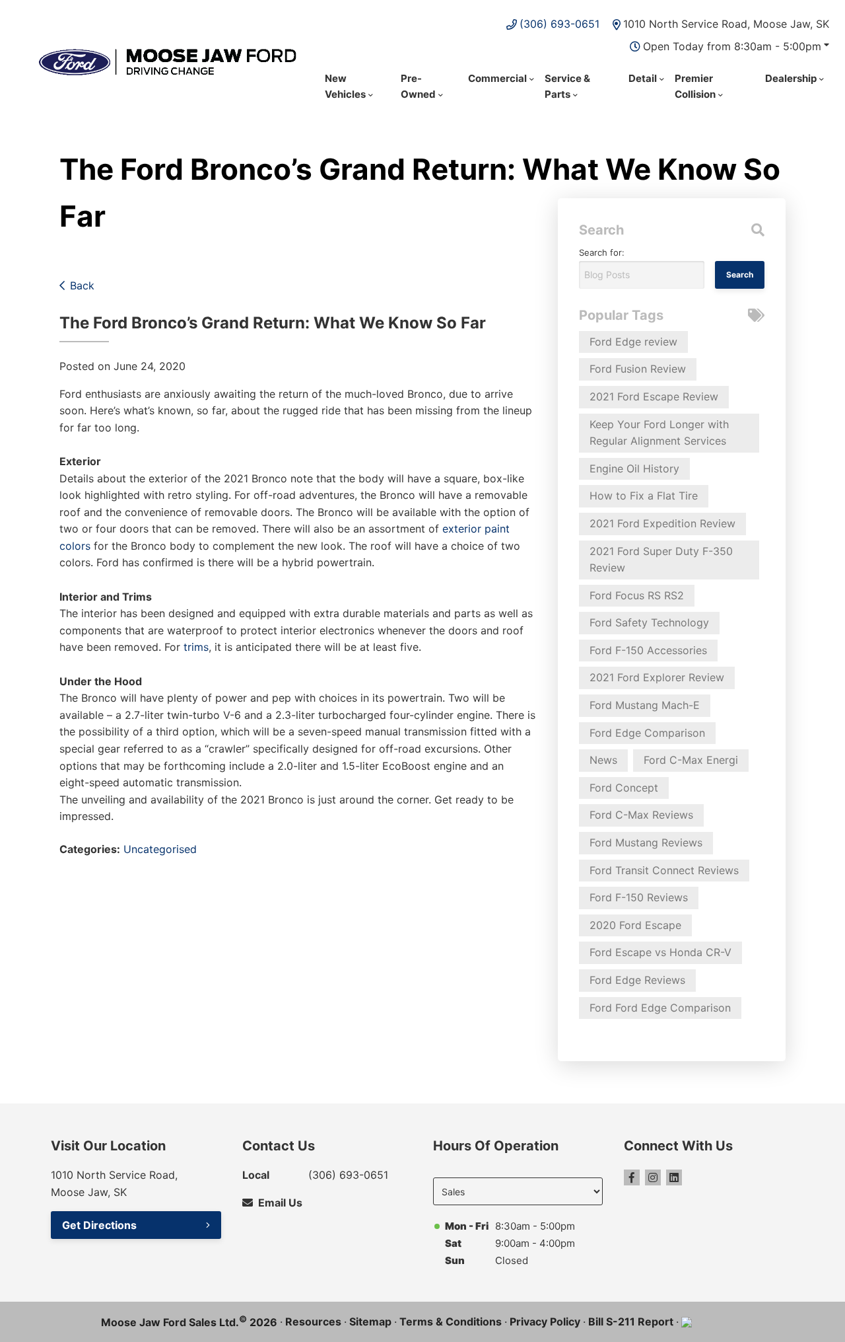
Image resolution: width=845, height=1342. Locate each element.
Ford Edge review (633, 341)
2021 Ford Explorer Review (657, 677)
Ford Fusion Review (638, 368)
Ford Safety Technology (649, 622)
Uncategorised (160, 849)
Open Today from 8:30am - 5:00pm (732, 46)
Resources (313, 1321)
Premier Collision (695, 86)
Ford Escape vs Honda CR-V (660, 952)
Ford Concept (624, 787)
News (603, 759)
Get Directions (99, 1225)
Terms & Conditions (450, 1321)
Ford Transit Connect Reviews (664, 870)
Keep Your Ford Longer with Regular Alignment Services (659, 433)
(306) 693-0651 (559, 23)
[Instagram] (653, 1177)
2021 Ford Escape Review (654, 396)
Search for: (602, 252)
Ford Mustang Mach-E (645, 705)
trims (196, 646)
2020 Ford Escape (635, 925)
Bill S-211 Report (630, 1321)
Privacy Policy (545, 1321)
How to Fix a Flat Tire (644, 495)
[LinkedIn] (674, 1177)
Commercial (497, 78)
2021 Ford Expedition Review (662, 523)
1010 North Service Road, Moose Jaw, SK (726, 23)
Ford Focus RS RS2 (637, 595)
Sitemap (370, 1321)
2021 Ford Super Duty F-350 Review (661, 559)
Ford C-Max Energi (691, 759)
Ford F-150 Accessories (648, 650)
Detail (642, 78)
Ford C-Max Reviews (641, 814)
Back (82, 285)
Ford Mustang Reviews (646, 842)
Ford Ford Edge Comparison (660, 1007)
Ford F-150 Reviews (639, 897)
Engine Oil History (634, 468)
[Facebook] (632, 1177)
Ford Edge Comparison (647, 732)
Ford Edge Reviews (637, 980)
